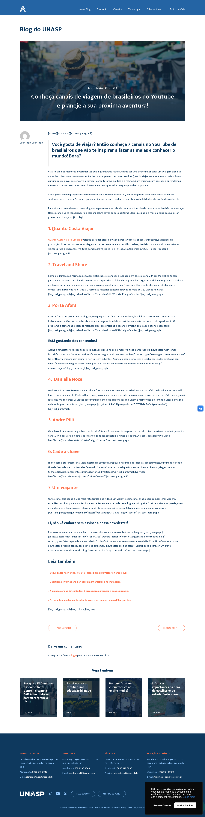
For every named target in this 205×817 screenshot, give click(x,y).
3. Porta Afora (62, 305)
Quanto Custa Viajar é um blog (65, 240)
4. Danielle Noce (65, 379)
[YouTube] (58, 794)
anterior (64, 628)
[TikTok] (51, 794)
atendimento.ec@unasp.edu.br (39, 777)
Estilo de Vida (177, 9)
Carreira (117, 9)
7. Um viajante (63, 488)
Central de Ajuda (111, 794)
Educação (102, 9)
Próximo (170, 628)
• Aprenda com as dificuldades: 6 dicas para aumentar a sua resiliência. (88, 591)
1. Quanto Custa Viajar (71, 229)
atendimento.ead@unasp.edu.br (167, 777)
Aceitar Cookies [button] (185, 805)
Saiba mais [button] (189, 797)
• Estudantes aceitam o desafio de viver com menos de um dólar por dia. (89, 600)
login (74, 655)
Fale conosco (83, 794)
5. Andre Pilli (61, 420)
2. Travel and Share (67, 265)
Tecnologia (134, 9)
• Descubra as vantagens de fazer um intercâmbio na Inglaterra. (84, 582)
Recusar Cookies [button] (162, 805)
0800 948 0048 (39, 772)
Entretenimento (155, 9)
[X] (65, 794)
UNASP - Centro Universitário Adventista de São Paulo (23, 9)
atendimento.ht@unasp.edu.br (82, 773)
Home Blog (85, 9)
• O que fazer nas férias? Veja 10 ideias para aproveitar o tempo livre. (88, 573)
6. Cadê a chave (64, 452)
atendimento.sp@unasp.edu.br (124, 773)
